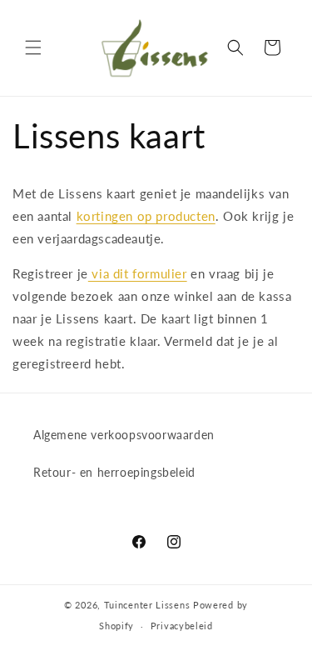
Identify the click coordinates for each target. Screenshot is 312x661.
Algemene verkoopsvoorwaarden (124, 435)
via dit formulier (137, 273)
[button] (33, 47)
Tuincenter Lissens (147, 604)
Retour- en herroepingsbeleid (114, 472)
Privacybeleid (182, 625)
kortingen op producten (146, 215)
